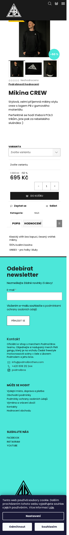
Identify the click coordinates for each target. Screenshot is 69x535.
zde (51, 507)
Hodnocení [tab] (32, 223)
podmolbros (19, 370)
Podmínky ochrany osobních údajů (27, 399)
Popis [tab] (16, 223)
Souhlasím (49, 527)
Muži (36, 213)
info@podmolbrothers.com (28, 362)
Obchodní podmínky (19, 395)
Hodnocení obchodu (19, 410)
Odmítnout (17, 527)
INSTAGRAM (13, 441)
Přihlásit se (18, 320)
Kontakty (12, 406)
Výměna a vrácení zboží (21, 402)
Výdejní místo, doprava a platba (25, 391)
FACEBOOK (13, 437)
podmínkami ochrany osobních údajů (34, 307)
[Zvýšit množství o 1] (55, 186)
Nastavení (33, 516)
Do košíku (36, 195)
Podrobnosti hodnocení (24, 84)
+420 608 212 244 (22, 366)
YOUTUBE (12, 445)
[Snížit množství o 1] (38, 186)
